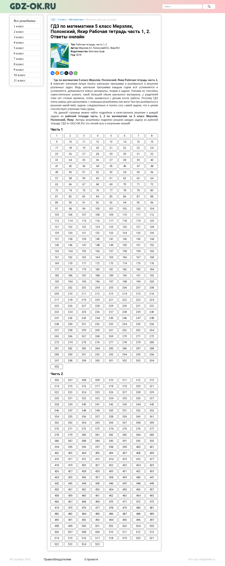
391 (124, 440)
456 (138, 489)
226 (70, 305)
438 (111, 477)
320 (138, 386)
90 (70, 202)
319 (124, 386)
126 (124, 226)
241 (57, 318)
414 (111, 459)
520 (138, 538)
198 (124, 281)
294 (124, 354)
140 (97, 239)
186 (70, 275)
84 (97, 196)
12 (97, 141)
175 (138, 263)
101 (111, 208)
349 (97, 410)
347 (70, 410)
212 (97, 293)
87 (138, 196)
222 (124, 299)
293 (111, 354)
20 (97, 147)
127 (138, 226)
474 (57, 507)
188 (97, 275)
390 (111, 440)
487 (124, 513)
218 (70, 299)
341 (97, 404)
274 (70, 342)
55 (138, 172)
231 (138, 305)
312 (138, 380)
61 (111, 178)
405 (97, 453)
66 (70, 184)
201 (57, 287)
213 (111, 293)
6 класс (19, 53)
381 (97, 434)
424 (138, 465)
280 (152, 342)
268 (97, 336)
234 (70, 312)
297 (57, 360)
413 (97, 459)
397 (97, 447)
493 (97, 519)
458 (57, 495)
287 (138, 348)
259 (84, 330)
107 (84, 214)
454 (111, 489)
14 (124, 141)
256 (152, 324)
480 (138, 507)
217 (57, 299)
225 (57, 305)
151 (138, 245)
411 (70, 459)
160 (152, 251)
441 (152, 477)
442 (57, 483)
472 (138, 501)
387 (70, 440)
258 (70, 330)
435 (70, 477)
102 (124, 208)
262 (124, 330)
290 (70, 354)
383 (124, 434)
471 (124, 501)
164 (97, 257)
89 (56, 202)
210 (70, 293)
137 (57, 239)
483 (70, 513)
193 (57, 281)
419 (70, 465)
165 (111, 257)
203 (84, 287)
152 (152, 245)
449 (152, 483)
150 (124, 245)
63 (138, 178)
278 (124, 342)
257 (57, 330)
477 (97, 507)
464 (138, 495)
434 (57, 477)
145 (57, 245)
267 (84, 336)
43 (83, 166)
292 (97, 354)
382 (111, 434)
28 (97, 154)
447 (124, 483)
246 (124, 318)
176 (152, 263)
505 (152, 526)
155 (84, 251)
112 (152, 214)
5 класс (19, 48)
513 (152, 532)
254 (124, 324)
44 (97, 166)
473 (152, 501)
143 (138, 239)
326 (111, 392)
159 (138, 251)
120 (152, 220)
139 (84, 239)
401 (152, 447)
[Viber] (71, 73)
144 (152, 239)
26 (70, 154)
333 (97, 398)
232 (152, 305)
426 (57, 471)
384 (138, 434)
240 (152, 312)
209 (57, 293)
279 (138, 342)
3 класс (19, 37)
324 (84, 392)
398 (111, 447)
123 (84, 226)
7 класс (19, 58)
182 (124, 269)
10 (70, 141)
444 (84, 483)
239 (138, 312)
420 (84, 465)
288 (152, 348)
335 (124, 398)
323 (70, 392)
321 (152, 386)
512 (138, 532)
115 (84, 220)
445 (97, 483)
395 (70, 447)
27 (83, 154)
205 (111, 287)
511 (124, 532)
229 (111, 305)
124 (97, 226)
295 (138, 354)
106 (70, 214)
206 (124, 287)
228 (97, 305)
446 (111, 483)
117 (111, 220)
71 (138, 184)
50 (70, 172)
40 (151, 160)
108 (97, 214)
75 (83, 190)
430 (111, 471)
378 (57, 434)
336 (138, 398)
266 (70, 336)
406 (111, 453)
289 (57, 354)
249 (57, 324)
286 (124, 348)
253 (111, 324)
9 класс (19, 69)
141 (111, 239)
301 (111, 360)
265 (57, 336)
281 (57, 348)
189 (111, 275)
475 (70, 507)
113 (57, 220)
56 (151, 172)
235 (84, 312)
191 (138, 275)
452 (84, 489)
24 (151, 147)
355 (70, 416)
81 (56, 196)
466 (57, 501)
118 (124, 220)
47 (138, 166)
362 (57, 422)
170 (70, 263)
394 (57, 447)
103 (138, 208)
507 (70, 532)
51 (83, 172)
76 (97, 190)
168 (152, 257)
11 (83, 141)
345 (152, 404)
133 (111, 233)
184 (152, 269)
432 (138, 471)
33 (56, 160)
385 (152, 434)
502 (111, 526)
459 (70, 495)
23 (138, 147)
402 (57, 453)
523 (70, 544)
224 (152, 299)
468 (84, 501)
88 (151, 196)
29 (111, 154)
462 (111, 495)
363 (70, 422)
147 (84, 245)
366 (111, 422)
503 (124, 526)
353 (152, 410)
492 (84, 519)
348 (84, 410)
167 (138, 257)
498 (57, 526)
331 (70, 398)
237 (111, 312)
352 (138, 410)
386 (57, 440)
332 (84, 398)
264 (152, 330)
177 (57, 269)
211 (84, 293)
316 (84, 386)
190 (124, 275)
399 (124, 447)
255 (138, 324)
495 (124, 519)
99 (83, 208)
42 (70, 166)
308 (84, 380)
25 (56, 154)
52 (97, 172)
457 (152, 489)
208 (152, 287)
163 (84, 257)
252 (97, 324)
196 (97, 281)
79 (138, 190)
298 (70, 360)
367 (124, 422)
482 (57, 513)
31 (138, 154)
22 (124, 147)
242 (70, 318)
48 (151, 166)
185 (57, 275)
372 (84, 428)
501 (97, 526)
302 (124, 360)
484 (84, 513)
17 (56, 147)
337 (152, 398)
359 (124, 416)
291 (84, 354)
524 (84, 544)
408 (138, 453)
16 (151, 141)
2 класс (19, 31)
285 (111, 348)
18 (70, 147)
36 (97, 160)
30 (124, 154)
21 (111, 147)
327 (124, 392)
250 (70, 324)
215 (138, 293)
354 (57, 416)
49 (56, 172)
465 (152, 495)
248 (152, 318)
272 (152, 336)
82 (70, 196)
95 (138, 202)
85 (111, 196)
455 (124, 489)
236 (97, 312)
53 (111, 172)
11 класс (19, 80)
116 (97, 220)
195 (84, 281)
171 (84, 263)
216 (152, 293)
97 (56, 208)
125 (111, 226)
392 (138, 440)
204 (97, 287)
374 (111, 428)
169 (57, 263)
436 (84, 477)
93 (111, 202)
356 (84, 416)
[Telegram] (62, 73)
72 (151, 184)
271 (138, 336)
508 (84, 532)
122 (70, 226)
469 (97, 501)
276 (97, 342)
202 (70, 287)
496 (138, 519)
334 (111, 398)
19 (83, 147)
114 (70, 220)
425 (152, 465)
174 (124, 263)
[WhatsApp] (76, 73)
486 (111, 513)
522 (57, 544)
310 (111, 380)
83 (83, 196)
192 (152, 275)
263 (138, 330)
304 (152, 360)
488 (138, 513)
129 (57, 233)
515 (70, 538)
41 (56, 166)
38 (124, 160)
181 (111, 269)
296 (152, 354)
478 (111, 507)
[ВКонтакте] (53, 73)
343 (124, 404)
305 (57, 366)
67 (83, 184)
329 (152, 392)
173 (111, 263)
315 (70, 386)
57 (56, 178)
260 (97, 330)
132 (97, 233)
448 (138, 483)
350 (111, 410)
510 (111, 532)
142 (124, 239)
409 (152, 453)
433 (152, 471)
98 (70, 208)
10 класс (20, 75)
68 (97, 184)
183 (138, 269)
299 (84, 360)
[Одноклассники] (57, 73)
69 (111, 184)
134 (124, 233)
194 (70, 281)
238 (124, 312)
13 (111, 141)
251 (84, 324)
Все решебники (24, 21)
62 (124, 178)
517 (97, 538)
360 (138, 416)
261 (111, 330)
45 (111, 166)
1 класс (19, 26)
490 (57, 519)
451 (70, 489)
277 (111, 342)
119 (138, 220)
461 (97, 495)
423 (124, 465)
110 (124, 214)
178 (70, 269)
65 (56, 184)
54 (124, 172)
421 (97, 465)
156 (97, 251)
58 (70, 178)
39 (138, 160)
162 (70, 257)
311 (124, 380)
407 (124, 453)
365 (97, 422)
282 (70, 348)
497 (152, 519)
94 (124, 202)
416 (138, 459)
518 (111, 538)
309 (97, 380)
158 (124, 251)
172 (97, 263)
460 (84, 495)
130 (70, 233)
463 (124, 495)
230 (124, 305)
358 (111, 416)
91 (83, 202)
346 (57, 410)
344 (138, 404)
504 (138, 526)
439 (124, 477)
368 (138, 422)
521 (152, 538)
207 (138, 287)
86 (124, 196)
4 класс (19, 42)
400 (138, 447)
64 (151, 178)
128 (152, 226)
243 (84, 318)
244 (97, 318)
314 (57, 386)
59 (83, 178)
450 (57, 489)
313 (152, 380)
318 (111, 386)
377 (152, 428)
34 (70, 160)
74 (70, 190)
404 (84, 453)
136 (152, 233)
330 (57, 398)
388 (84, 440)
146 (70, 245)
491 (70, 519)
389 (97, 440)
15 (138, 141)
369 (152, 422)
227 (84, 305)
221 (111, 299)
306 (57, 380)
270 (124, 336)
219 (84, 299)
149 (111, 245)
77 (111, 190)
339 (70, 404)
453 (97, 489)
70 (124, 184)
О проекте (91, 559)
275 (84, 342)
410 (57, 459)
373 (97, 428)
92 (97, 202)
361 (152, 416)
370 (57, 428)
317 (97, 386)
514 (57, 538)
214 (124, 293)
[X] (66, 73)
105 (57, 214)
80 (151, 190)
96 (151, 202)
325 (97, 392)
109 (111, 214)
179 (84, 269)
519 (124, 538)
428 (84, 471)
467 (70, 501)
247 (138, 318)
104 (152, 208)
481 (152, 507)
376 (138, 428)
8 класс (19, 64)
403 (70, 453)
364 (84, 422)
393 (152, 440)
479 (124, 507)
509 (97, 532)
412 (84, 459)
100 (97, 208)
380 (84, 434)
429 (97, 471)
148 (97, 245)
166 (124, 257)
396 (84, 447)
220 (97, 299)
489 (152, 513)
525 (97, 544)
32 (151, 154)
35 (83, 160)
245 (111, 318)
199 (138, 281)
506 (57, 532)
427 (70, 471)
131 (84, 233)
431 (124, 471)
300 (97, 360)
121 (57, 226)
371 (70, 428)
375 (124, 428)
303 (138, 360)
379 (70, 434)
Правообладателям (57, 559)
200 (152, 281)
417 (152, 459)
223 (138, 299)
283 (84, 348)
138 (70, 239)
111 (138, 214)
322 (57, 392)
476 (84, 507)
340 (84, 404)
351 (124, 410)
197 (111, 281)
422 (111, 465)
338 (57, 404)
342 (111, 404)
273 (57, 342)
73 (56, 190)
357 (97, 416)
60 (97, 178)
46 (124, 166)
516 (84, 538)
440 (138, 477)
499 (70, 526)
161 (57, 257)
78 (124, 190)
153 (57, 251)
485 (97, 513)
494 (111, 519)
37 (111, 160)
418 (57, 465)
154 (70, 251)
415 (124, 459)
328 (138, 392)
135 (138, 233)
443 (70, 483)
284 (97, 348)
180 (97, 269)
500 (84, 526)
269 (111, 336)
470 (111, 501)
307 (70, 380)
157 (111, 251)
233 (57, 312)
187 (84, 275)
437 (97, 477)
